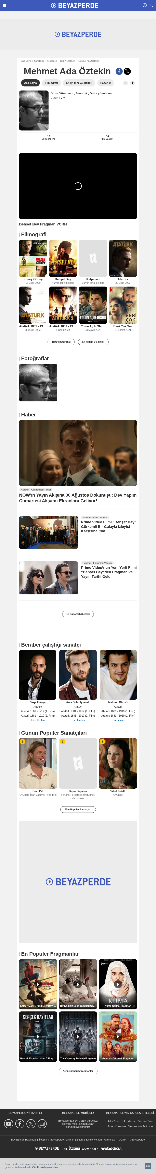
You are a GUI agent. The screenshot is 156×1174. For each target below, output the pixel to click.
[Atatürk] (123, 258)
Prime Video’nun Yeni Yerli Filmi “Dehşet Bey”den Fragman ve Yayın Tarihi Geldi (109, 572)
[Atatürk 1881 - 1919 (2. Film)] (63, 305)
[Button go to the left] (125, 83)
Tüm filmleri (38, 720)
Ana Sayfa (26, 61)
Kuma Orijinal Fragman (118, 1006)
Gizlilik (122, 1139)
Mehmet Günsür (118, 702)
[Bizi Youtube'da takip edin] (9, 1123)
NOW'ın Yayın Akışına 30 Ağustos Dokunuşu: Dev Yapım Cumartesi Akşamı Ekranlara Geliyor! (78, 498)
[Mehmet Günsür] (118, 675)
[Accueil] (74, 5)
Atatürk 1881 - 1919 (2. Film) (63, 326)
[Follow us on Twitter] (31, 1123)
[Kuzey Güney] (33, 258)
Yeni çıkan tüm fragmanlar (78, 1071)
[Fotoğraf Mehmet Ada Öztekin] (38, 383)
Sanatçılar (39, 61)
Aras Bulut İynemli (78, 702)
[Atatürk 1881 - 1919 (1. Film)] (33, 305)
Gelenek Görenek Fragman (117, 1058)
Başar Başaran (78, 791)
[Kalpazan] (93, 258)
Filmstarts (128, 1121)
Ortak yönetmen (101, 93)
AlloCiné (113, 1121)
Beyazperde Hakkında (23, 1139)
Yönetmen (52, 61)
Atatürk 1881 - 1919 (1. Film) (33, 326)
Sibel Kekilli (118, 791)
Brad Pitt (37, 791)
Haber (28, 415)
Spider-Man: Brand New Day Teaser (38, 1006)
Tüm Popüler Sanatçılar (78, 809)
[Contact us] (43, 1123)
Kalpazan (93, 279)
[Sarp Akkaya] (37, 675)
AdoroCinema (116, 1126)
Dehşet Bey (63, 279)
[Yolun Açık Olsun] (93, 305)
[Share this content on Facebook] (119, 71)
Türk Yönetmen (67, 61)
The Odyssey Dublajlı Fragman (78, 1058)
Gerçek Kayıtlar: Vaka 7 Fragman (38, 1058)
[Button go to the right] (132, 83)
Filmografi (34, 234)
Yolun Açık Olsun (93, 326)
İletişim (43, 1139)
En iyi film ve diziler (93, 342)
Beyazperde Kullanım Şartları (66, 1139)
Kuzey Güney (33, 279)
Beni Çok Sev (122, 326)
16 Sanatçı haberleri (78, 614)
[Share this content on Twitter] (127, 71)
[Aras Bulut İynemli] (77, 675)
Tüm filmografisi (61, 342)
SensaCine (145, 1121)
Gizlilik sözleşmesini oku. (46, 1167)
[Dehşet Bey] (63, 258)
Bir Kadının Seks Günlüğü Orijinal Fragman (78, 1006)
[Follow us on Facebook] (20, 1123)
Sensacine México (140, 1126)
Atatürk (123, 279)
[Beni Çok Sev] (123, 305)
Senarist (82, 93)
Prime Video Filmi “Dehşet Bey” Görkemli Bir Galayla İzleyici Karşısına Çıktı (108, 526)
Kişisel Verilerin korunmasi (100, 1139)
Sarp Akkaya (38, 702)
